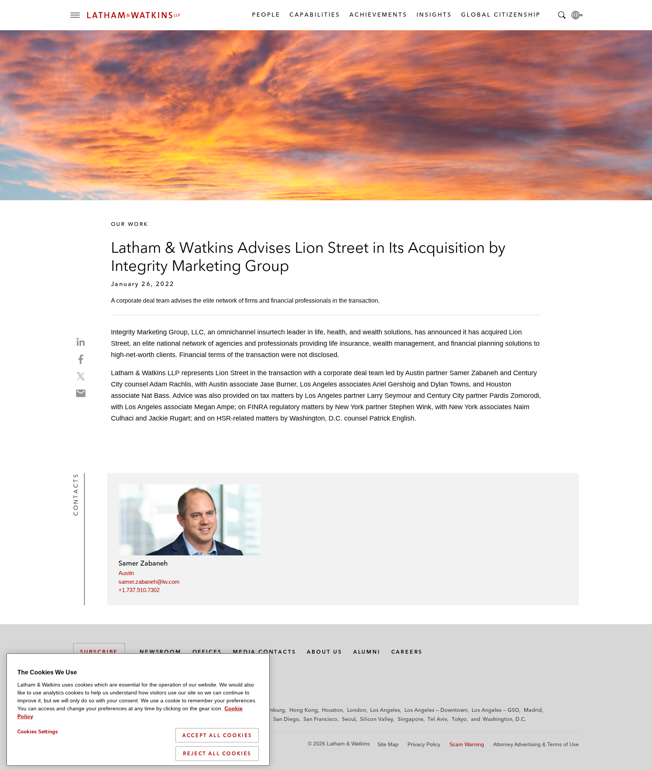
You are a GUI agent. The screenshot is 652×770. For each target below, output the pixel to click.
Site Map (387, 744)
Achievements (378, 14)
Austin (126, 573)
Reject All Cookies (217, 753)
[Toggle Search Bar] (561, 15)
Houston (332, 710)
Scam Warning (466, 744)
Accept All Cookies (217, 735)
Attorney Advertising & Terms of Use (536, 744)
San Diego (286, 719)
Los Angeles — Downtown (435, 710)
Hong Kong (303, 710)
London (356, 710)
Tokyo (459, 719)
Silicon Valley (376, 719)
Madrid (533, 710)
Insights (434, 14)
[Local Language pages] (576, 15)
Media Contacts (264, 651)
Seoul (349, 719)
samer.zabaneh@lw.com (149, 581)
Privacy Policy (424, 744)
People (266, 14)
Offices (207, 651)
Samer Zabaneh (143, 563)
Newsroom (160, 651)
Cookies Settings (37, 731)
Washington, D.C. (504, 719)
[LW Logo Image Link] (133, 15)
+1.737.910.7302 (139, 590)
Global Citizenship (500, 14)
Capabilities (314, 14)
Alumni (366, 651)
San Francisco (320, 719)
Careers (407, 651)
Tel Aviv (437, 719)
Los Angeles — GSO (495, 710)
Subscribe (99, 651)
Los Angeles (385, 710)
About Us (324, 651)
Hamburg (273, 710)
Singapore (410, 719)
